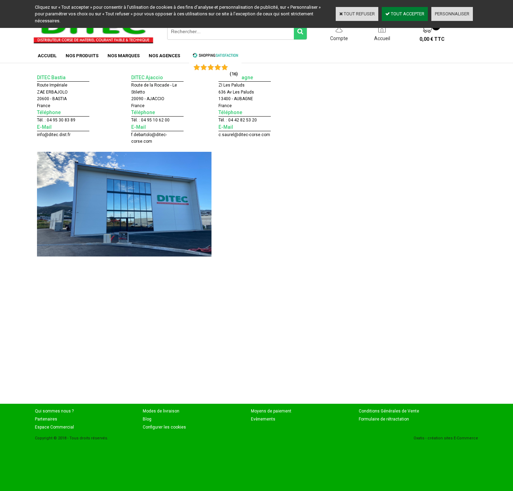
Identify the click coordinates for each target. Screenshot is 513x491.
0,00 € (432, 39)
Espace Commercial (54, 427)
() (234, 73)
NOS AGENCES (164, 55)
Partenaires (46, 419)
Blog (147, 419)
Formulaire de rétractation (384, 419)
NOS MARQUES (123, 55)
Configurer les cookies (164, 427)
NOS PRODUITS (82, 55)
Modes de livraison (161, 411)
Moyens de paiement (271, 411)
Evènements (263, 419)
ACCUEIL (47, 55)
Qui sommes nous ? (54, 411)
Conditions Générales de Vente (389, 411)
